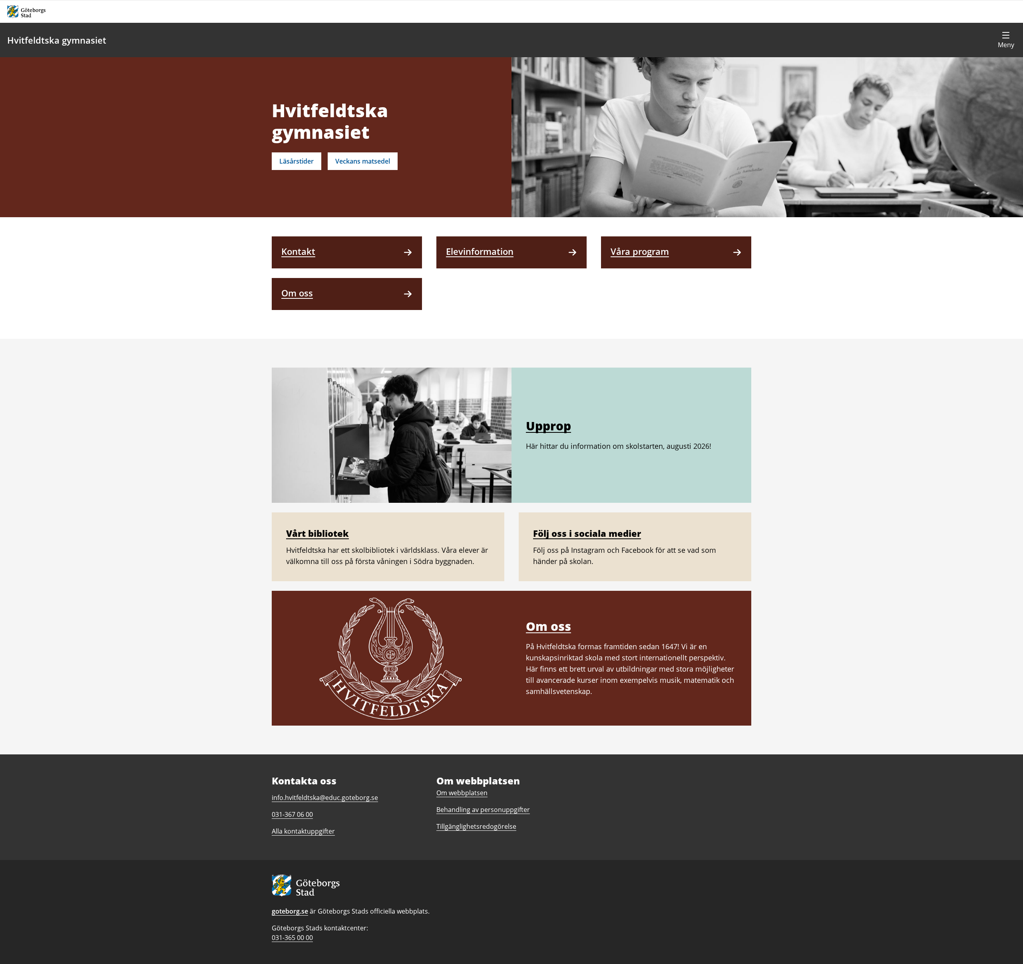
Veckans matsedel (362, 161)
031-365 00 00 (292, 937)
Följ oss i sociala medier (587, 533)
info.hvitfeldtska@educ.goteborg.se (325, 797)
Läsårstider (296, 161)
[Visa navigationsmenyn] (1006, 40)
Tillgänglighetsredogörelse (476, 826)
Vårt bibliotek (317, 533)
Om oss (548, 626)
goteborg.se (290, 911)
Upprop (548, 426)
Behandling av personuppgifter (483, 809)
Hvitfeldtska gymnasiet (56, 40)
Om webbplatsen (462, 792)
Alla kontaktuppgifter (303, 831)
